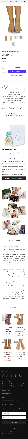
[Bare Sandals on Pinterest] (12, 375)
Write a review (18, 115)
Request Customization (14, 178)
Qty (3, 68)
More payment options (17, 75)
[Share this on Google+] (17, 108)
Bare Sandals (9, 426)
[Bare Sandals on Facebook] (8, 375)
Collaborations (7, 404)
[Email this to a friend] (20, 108)
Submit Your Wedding (9, 401)
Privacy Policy (7, 390)
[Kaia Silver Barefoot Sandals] (14, 20)
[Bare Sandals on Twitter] (4, 375)
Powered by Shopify (7, 434)
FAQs (3, 397)
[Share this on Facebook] (10, 108)
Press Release (6, 394)
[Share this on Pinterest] (13, 108)
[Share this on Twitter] (6, 108)
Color (4, 58)
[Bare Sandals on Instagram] (16, 375)
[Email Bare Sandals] (19, 375)
